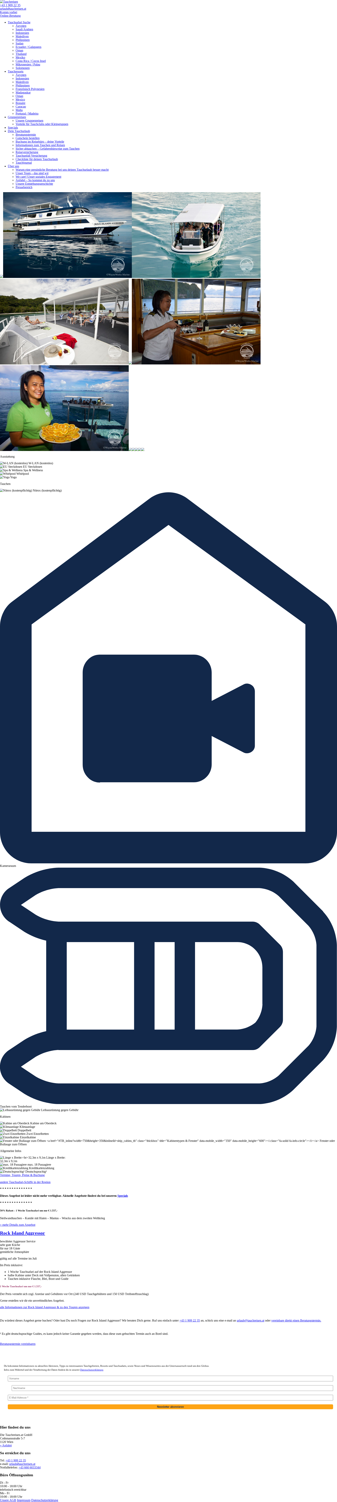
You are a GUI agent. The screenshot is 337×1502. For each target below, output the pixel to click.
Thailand (21, 54)
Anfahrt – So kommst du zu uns (35, 180)
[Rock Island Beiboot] (196, 276)
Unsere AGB (8, 1500)
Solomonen (23, 68)
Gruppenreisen (17, 117)
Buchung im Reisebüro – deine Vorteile (40, 141)
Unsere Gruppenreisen (29, 120)
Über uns (13, 166)
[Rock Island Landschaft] (1, 276)
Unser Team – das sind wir (32, 173)
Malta (19, 110)
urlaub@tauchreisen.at (250, 1320)
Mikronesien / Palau (28, 64)
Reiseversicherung (27, 152)
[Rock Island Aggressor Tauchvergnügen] (142, 450)
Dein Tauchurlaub (19, 131)
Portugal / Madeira (27, 113)
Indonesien (22, 32)
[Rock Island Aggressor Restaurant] (130, 363)
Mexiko (20, 57)
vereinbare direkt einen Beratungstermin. (296, 1320)
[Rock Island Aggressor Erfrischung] (64, 450)
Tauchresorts (15, 71)
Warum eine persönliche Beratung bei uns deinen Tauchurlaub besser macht (62, 169)
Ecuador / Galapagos (28, 47)
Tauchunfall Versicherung (31, 155)
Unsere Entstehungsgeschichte (34, 183)
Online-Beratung (10, 15)
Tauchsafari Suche (19, 22)
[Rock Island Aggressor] (67, 276)
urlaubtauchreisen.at (13, 8)
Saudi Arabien (24, 29)
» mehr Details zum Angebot (17, 1224)
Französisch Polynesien (30, 89)
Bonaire (20, 103)
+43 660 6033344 (30, 1467)
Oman (19, 50)
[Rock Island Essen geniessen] (196, 363)
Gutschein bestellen (28, 138)
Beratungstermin (26, 134)
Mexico (20, 99)
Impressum (23, 1500)
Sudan (19, 43)
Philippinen (23, 40)
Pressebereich (24, 187)
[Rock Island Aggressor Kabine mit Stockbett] (136, 450)
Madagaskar (23, 92)
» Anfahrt (6, 1445)
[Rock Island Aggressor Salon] (130, 450)
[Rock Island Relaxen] (64, 363)
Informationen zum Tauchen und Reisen (40, 145)
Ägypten (21, 25)
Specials (13, 127)
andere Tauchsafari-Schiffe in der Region (25, 1182)
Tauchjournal (24, 162)
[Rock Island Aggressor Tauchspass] (139, 450)
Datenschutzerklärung (91, 1369)
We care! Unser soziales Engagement (38, 176)
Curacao (21, 106)
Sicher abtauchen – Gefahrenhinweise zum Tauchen (48, 148)
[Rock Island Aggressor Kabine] (133, 450)
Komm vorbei (8, 12)
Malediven (22, 36)
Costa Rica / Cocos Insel (31, 61)
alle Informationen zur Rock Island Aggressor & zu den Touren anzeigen (44, 1307)
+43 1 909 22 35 (10, 5)
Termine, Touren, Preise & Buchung (22, 1175)
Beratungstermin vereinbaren (17, 1344)
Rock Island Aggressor (22, 1233)
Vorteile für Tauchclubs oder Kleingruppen (42, 124)
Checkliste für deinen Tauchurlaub (37, 159)
